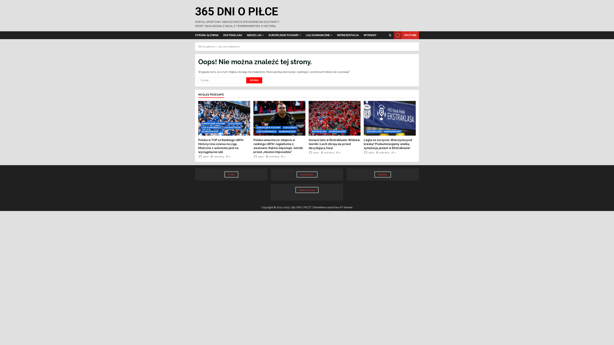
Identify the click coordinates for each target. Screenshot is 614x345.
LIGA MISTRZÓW (232, 127)
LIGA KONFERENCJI (211, 127)
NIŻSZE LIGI (254, 35)
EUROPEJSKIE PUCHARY (284, 35)
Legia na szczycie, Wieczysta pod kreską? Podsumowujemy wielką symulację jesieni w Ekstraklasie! (388, 144)
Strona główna (207, 35)
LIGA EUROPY (235, 124)
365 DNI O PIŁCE (236, 11)
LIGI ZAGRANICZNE (318, 35)
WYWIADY (370, 35)
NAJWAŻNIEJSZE (210, 131)
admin (206, 157)
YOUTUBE (410, 35)
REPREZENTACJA (348, 35)
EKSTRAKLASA (232, 35)
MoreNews (320, 207)
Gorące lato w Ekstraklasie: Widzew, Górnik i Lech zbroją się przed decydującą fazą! (334, 144)
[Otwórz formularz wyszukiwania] (390, 35)
